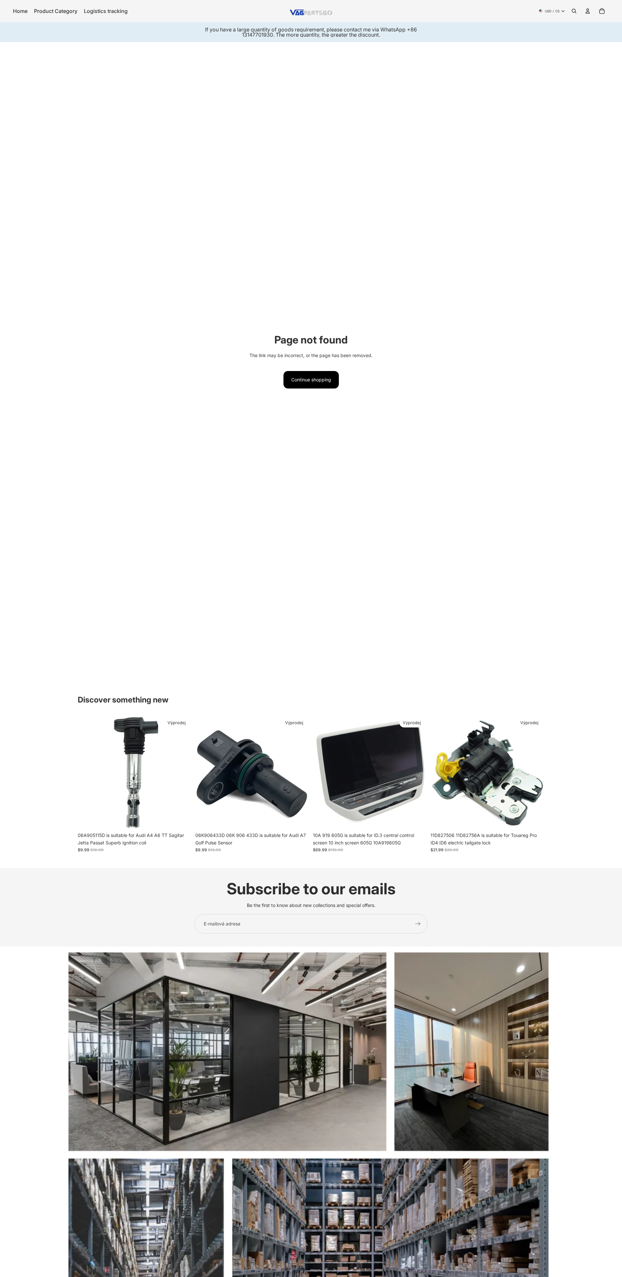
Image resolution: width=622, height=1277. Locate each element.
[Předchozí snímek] (87, 772)
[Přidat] (181, 819)
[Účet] (588, 11)
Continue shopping (311, 379)
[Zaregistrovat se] (418, 924)
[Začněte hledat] (574, 11)
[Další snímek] (181, 772)
